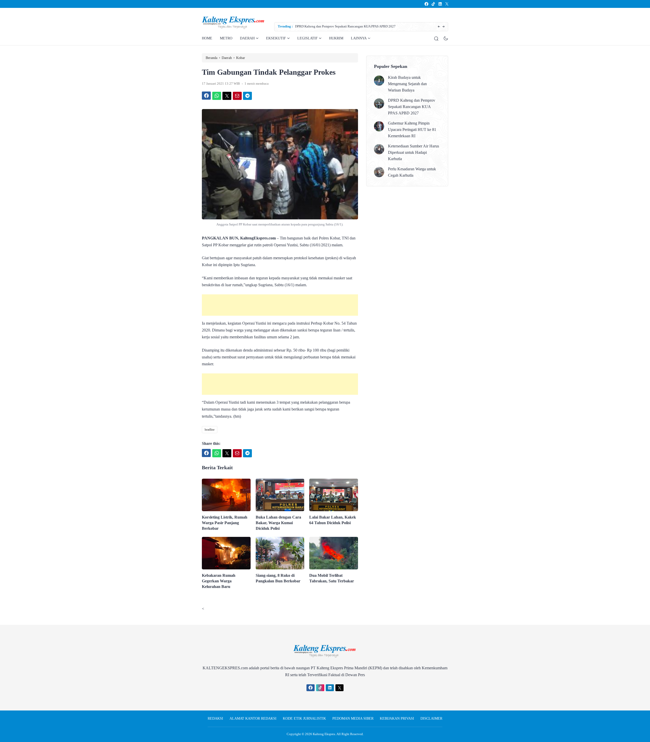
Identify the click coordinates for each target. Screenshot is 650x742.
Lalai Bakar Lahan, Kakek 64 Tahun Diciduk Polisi (332, 520)
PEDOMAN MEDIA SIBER (352, 718)
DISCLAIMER (431, 718)
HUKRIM (336, 38)
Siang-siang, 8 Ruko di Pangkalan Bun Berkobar (278, 578)
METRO (226, 38)
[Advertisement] (280, 305)
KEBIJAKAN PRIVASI (397, 718)
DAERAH (247, 38)
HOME (207, 38)
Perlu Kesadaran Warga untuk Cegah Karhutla (412, 172)
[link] (426, 4)
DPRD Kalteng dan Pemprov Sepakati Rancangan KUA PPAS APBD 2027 (345, 26)
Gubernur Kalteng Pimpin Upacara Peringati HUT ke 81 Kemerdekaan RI (412, 129)
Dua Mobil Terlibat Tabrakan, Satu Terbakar (331, 578)
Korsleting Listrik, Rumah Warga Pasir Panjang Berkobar (224, 523)
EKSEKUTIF (276, 38)
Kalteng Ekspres (324, 734)
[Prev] (439, 27)
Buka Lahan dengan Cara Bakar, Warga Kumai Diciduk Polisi (278, 523)
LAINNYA (359, 38)
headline (210, 429)
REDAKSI (215, 718)
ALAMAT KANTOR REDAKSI (253, 718)
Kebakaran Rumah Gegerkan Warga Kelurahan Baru (218, 581)
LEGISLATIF (307, 38)
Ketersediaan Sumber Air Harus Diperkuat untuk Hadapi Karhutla (413, 152)
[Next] (443, 27)
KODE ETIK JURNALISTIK (304, 718)
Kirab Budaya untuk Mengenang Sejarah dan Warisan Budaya (407, 83)
